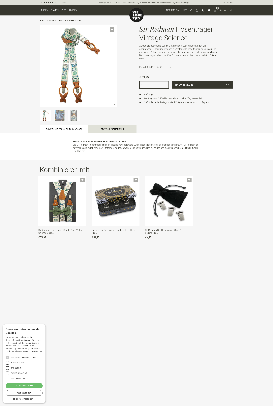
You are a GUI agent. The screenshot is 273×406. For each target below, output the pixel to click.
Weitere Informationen (32, 351)
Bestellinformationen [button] (112, 129)
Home (42, 20)
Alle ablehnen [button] (24, 393)
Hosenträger (75, 20)
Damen (55, 10)
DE (231, 3)
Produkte (51, 20)
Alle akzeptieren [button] (24, 385)
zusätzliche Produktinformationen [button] (64, 129)
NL (224, 3)
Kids (63, 10)
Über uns (187, 10)
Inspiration (172, 10)
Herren (44, 10)
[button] (230, 10)
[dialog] (24, 363)
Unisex (73, 10)
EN (228, 3)
